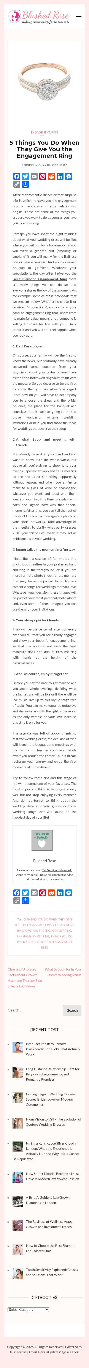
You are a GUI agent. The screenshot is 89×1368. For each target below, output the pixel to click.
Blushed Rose (56, 164)
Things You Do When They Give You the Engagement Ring (45, 942)
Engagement (40, 132)
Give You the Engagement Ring (48, 930)
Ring (54, 132)
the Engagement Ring (33, 936)
